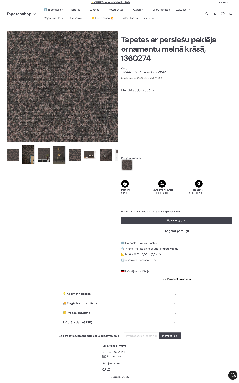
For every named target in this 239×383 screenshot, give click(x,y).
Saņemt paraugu (177, 231)
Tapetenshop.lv (21, 14)
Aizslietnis (76, 18)
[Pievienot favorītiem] (228, 101)
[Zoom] (62, 86)
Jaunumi (149, 18)
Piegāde (146, 211)
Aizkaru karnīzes (160, 9)
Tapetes (76, 9)
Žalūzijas (181, 9)
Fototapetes (116, 9)
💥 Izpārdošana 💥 (102, 18)
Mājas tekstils (52, 18)
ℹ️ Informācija (53, 9)
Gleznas (95, 9)
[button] (127, 165)
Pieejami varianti (131, 158)
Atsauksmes (130, 18)
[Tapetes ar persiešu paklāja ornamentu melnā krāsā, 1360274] (177, 106)
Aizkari (137, 9)
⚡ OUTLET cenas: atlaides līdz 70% (110, 2)
